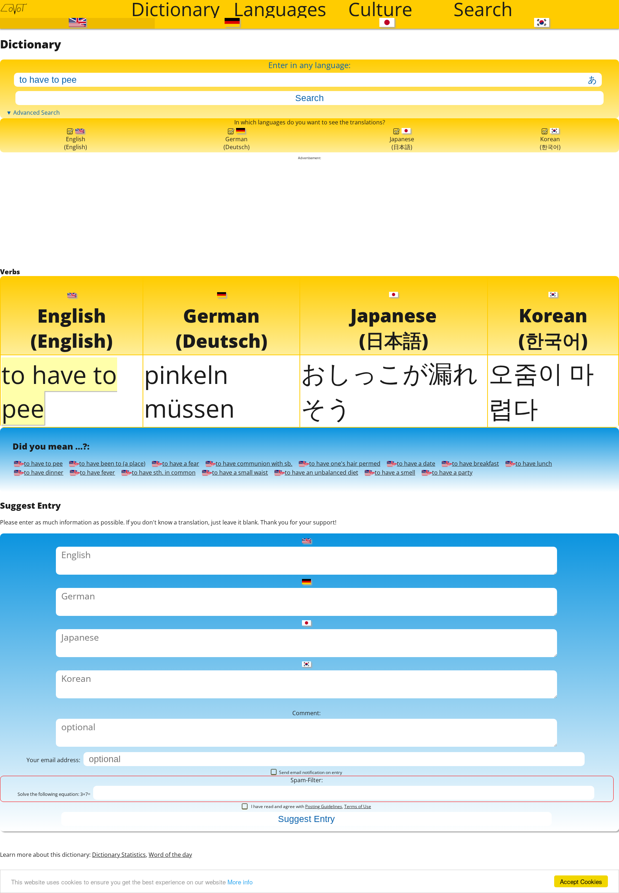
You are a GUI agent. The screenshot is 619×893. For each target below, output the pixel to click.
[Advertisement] (309, 452)
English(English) (75, 359)
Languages (280, 9)
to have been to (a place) (320, 810)
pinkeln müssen (189, 655)
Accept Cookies (581, 881)
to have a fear (93, 840)
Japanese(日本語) (400, 358)
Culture (380, 9)
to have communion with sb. (333, 840)
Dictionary (175, 9)
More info (240, 881)
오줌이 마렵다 (541, 654)
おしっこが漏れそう (389, 654)
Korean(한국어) (550, 358)
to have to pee (96, 810)
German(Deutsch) (235, 359)
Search (483, 9)
